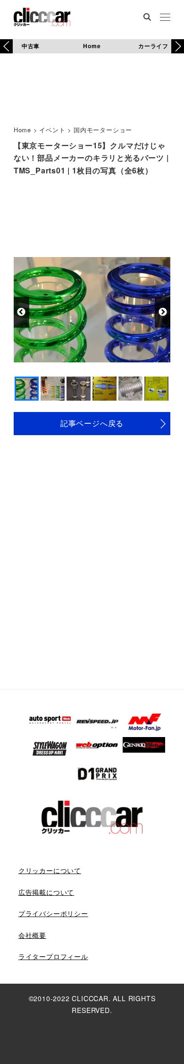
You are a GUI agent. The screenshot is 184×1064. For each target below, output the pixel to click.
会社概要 (32, 935)
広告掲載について (46, 892)
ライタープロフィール (53, 956)
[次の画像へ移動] (162, 312)
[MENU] (165, 18)
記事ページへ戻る (92, 423)
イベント (52, 129)
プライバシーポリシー (53, 913)
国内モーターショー (103, 129)
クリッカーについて (49, 870)
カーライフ (153, 46)
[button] (177, 46)
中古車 (31, 46)
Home (91, 46)
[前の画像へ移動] (21, 312)
